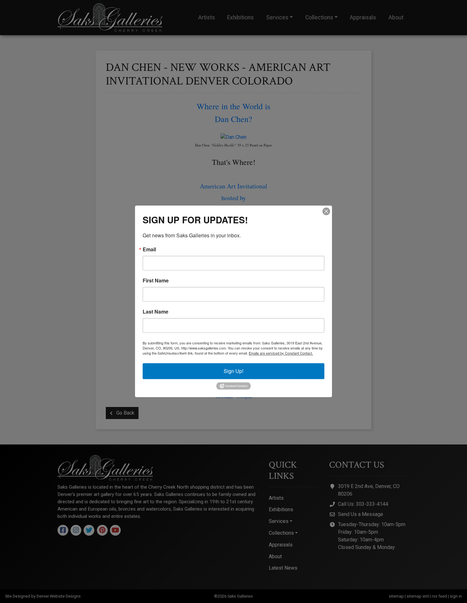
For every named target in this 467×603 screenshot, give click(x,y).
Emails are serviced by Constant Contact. (281, 353)
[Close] (326, 211)
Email (149, 249)
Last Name (155, 311)
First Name (156, 280)
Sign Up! (233, 371)
